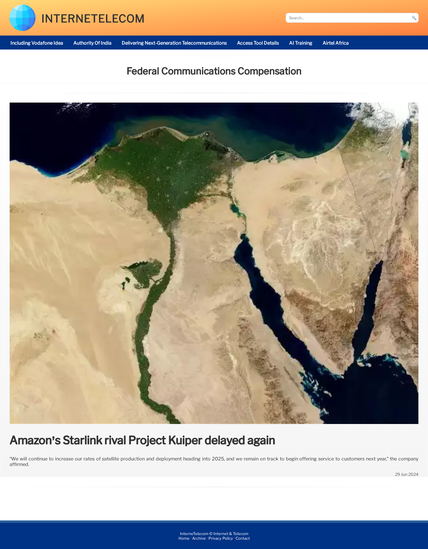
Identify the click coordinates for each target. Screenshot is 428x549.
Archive (199, 538)
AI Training (300, 43)
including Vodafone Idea (36, 43)
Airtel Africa (336, 43)
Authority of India (92, 43)
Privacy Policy (220, 538)
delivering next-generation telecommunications (174, 43)
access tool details (258, 43)
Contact (243, 538)
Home (184, 538)
